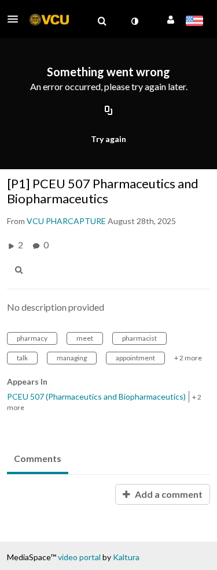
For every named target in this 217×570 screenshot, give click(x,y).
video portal (79, 557)
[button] (16, 19)
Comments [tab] (37, 458)
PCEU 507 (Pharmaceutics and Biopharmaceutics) (96, 396)
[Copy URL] (109, 111)
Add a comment (168, 494)
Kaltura (126, 557)
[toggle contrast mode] (134, 21)
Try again (108, 139)
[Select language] (194, 22)
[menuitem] (102, 21)
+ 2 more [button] (188, 357)
